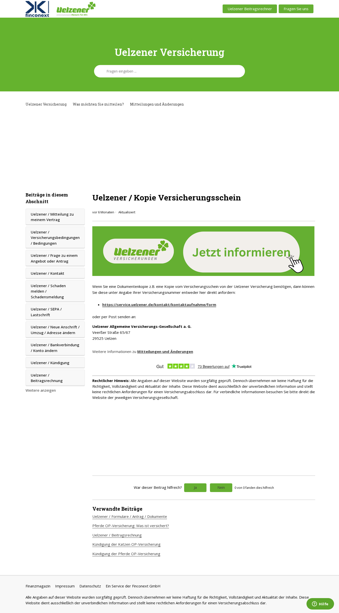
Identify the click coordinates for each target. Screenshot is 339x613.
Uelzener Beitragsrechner (250, 8)
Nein (221, 487)
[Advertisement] (169, 149)
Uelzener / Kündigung (50, 362)
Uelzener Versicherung (46, 104)
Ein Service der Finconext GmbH (133, 585)
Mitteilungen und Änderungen (157, 104)
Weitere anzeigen (41, 390)
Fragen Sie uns (296, 8)
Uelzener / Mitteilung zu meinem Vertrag (52, 217)
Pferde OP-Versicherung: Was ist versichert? (130, 525)
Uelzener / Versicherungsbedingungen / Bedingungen (55, 238)
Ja (195, 487)
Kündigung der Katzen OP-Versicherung (126, 544)
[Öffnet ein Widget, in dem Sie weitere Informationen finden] (320, 604)
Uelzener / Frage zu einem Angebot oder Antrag (54, 258)
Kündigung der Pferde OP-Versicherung (126, 553)
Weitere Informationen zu (142, 351)
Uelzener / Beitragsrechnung (47, 378)
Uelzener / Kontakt (47, 273)
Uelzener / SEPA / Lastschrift (46, 311)
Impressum (65, 585)
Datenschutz (90, 585)
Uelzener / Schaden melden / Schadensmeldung (48, 291)
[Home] (84, 9)
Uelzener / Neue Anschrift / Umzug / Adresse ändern (55, 329)
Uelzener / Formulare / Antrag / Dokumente (129, 516)
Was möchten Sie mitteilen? (98, 104)
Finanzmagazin (38, 585)
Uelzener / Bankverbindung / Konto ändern (55, 347)
